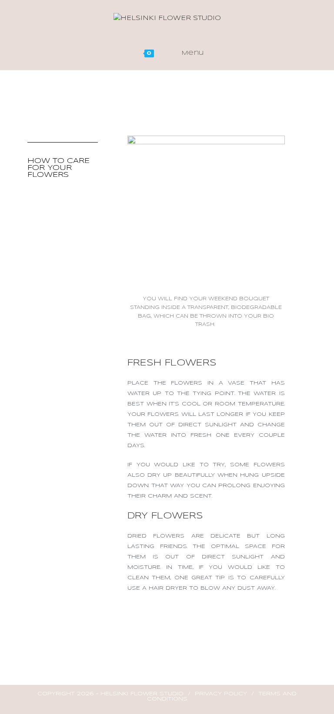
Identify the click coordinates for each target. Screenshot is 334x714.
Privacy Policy (221, 693)
